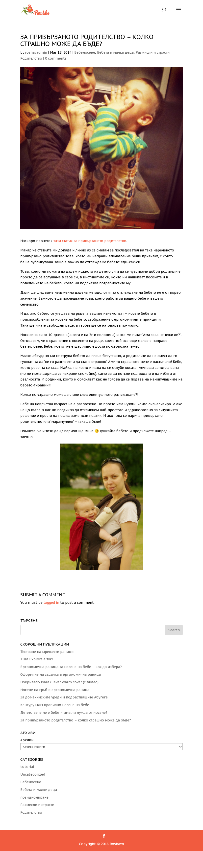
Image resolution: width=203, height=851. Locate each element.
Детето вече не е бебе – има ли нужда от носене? (63, 712)
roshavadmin (36, 52)
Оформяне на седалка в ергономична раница (60, 674)
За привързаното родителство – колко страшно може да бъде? (75, 720)
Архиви (26, 740)
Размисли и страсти (153, 52)
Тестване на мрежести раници (47, 651)
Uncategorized (32, 774)
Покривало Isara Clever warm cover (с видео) (59, 682)
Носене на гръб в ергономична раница (54, 690)
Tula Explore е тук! (36, 659)
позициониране (34, 797)
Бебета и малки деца (115, 52)
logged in (51, 602)
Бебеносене (84, 52)
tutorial (27, 766)
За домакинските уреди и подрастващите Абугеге (64, 697)
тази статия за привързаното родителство (89, 241)
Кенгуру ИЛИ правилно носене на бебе (54, 705)
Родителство (31, 58)
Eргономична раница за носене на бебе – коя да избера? (71, 667)
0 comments (56, 58)
